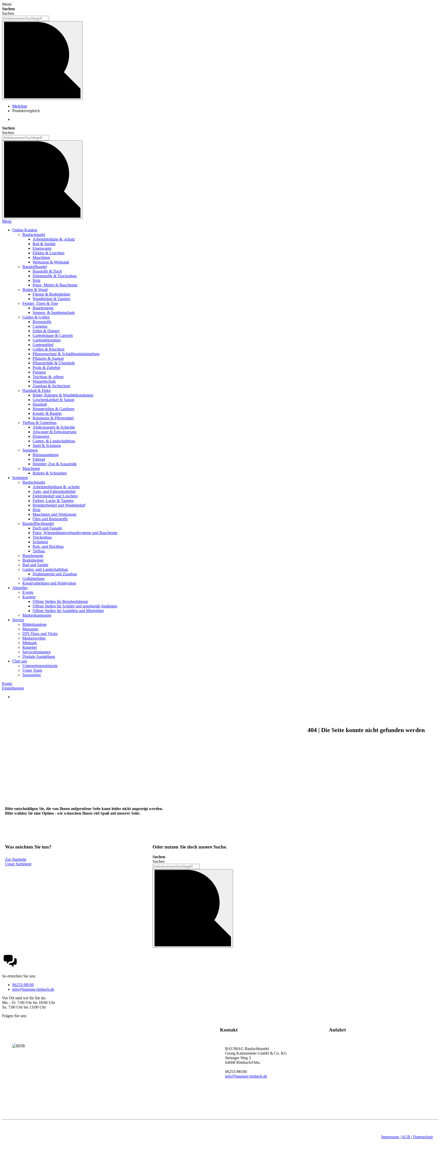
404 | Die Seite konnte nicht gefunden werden (366, 730)
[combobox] (25, 18)
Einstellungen (13, 688)
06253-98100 (23, 985)
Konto (7, 683)
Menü (6, 221)
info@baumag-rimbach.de (33, 989)
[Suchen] (42, 60)
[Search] (42, 179)
